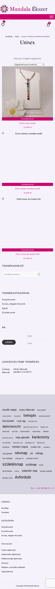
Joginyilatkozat (7, 572)
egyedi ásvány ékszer (30, 427)
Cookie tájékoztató (8, 550)
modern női (35, 447)
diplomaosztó (11, 426)
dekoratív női (32, 421)
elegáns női (44, 427)
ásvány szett (7, 478)
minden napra (20, 446)
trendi (41, 465)
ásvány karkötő (46, 471)
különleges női (29, 443)
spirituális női (19, 458)
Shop (17, 37)
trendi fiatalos (7, 471)
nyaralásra (46, 447)
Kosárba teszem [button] (27, 264)
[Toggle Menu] (51, 16)
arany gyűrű (41, 410)
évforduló (23, 477)
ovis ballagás (7, 458)
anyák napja (9, 409)
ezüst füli (14, 431)
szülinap (31, 464)
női (31, 453)
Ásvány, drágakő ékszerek (13, 304)
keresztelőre (6, 443)
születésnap (12, 464)
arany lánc (17, 416)
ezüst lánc (36, 431)
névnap (21, 453)
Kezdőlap (8, 37)
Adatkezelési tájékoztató (10, 554)
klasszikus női (17, 443)
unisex (17, 471)
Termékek (5, 512)
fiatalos (46, 431)
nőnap (39, 453)
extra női (5, 431)
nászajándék (7, 454)
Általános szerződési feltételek (13, 567)
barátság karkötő (44, 416)
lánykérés (5, 447)
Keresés (39, 274)
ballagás (29, 415)
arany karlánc (6, 416)
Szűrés (8, 342)
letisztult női (40, 443)
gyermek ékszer (7, 438)
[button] (49, 70)
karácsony (40, 437)
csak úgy (21, 421)
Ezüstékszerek (8, 312)
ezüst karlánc (25, 431)
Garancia (4, 563)
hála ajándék (22, 437)
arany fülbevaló (26, 410)
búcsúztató (8, 421)
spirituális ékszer (32, 458)
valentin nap (29, 470)
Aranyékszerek (8, 299)
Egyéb (5, 308)
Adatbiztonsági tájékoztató (11, 559)
